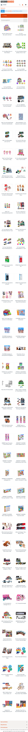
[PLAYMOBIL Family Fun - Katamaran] (20, 312)
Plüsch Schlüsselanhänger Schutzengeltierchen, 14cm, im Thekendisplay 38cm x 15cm (20, 550)
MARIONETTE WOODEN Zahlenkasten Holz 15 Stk (20, 461)
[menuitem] (3, 5)
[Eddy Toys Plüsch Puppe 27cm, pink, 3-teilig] (7, 152)
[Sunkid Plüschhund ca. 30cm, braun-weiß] (7, 544)
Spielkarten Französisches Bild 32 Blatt (7, 266)
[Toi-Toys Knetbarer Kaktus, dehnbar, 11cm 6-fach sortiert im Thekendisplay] (20, 45)
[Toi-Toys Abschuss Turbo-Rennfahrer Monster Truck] (7, 223)
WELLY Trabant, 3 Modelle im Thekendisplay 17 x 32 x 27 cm (20, 390)
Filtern (5, 15)
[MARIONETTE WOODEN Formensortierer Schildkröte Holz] (7, 455)
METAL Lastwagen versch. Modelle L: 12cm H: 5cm (20, 568)
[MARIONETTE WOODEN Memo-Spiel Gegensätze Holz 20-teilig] (7, 508)
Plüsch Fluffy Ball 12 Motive (21, 656)
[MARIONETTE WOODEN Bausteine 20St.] (20, 508)
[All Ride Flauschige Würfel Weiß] (20, 277)
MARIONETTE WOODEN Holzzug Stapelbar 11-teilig (7, 497)
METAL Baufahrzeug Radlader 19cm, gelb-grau (20, 586)
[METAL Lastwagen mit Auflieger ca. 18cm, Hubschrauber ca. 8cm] (7, 562)
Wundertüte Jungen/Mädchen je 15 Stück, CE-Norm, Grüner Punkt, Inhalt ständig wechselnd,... (7, 711)
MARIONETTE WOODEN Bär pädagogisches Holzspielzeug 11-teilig (7, 479)
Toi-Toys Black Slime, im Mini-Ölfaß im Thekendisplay (7, 52)
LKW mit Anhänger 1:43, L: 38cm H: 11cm (20, 533)
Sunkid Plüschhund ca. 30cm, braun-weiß (7, 550)
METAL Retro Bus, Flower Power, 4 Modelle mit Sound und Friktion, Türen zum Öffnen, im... (7, 176)
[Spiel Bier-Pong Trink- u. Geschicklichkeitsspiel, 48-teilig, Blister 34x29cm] (20, 704)
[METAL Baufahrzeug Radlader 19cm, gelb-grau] (20, 580)
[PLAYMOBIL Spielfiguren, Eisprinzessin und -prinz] (7, 330)
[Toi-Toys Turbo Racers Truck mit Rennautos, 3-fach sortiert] (7, 241)
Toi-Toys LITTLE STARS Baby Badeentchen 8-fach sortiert (7, 70)
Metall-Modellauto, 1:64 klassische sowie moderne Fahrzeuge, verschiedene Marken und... (20, 123)
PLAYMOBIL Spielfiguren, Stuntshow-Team (21, 337)
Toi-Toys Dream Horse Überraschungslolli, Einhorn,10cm (7, 105)
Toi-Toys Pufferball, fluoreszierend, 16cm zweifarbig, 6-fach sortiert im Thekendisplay (21, 87)
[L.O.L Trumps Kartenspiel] (20, 597)
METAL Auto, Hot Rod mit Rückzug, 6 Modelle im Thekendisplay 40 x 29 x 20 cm (21, 408)
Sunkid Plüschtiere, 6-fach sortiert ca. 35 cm (7, 301)
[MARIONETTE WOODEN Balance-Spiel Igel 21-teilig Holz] (20, 473)
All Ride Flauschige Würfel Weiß (20, 283)
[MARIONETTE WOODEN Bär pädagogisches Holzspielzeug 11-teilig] (7, 473)
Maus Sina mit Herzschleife (7, 389)
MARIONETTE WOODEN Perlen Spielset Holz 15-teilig (21, 444)
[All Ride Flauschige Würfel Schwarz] (7, 277)
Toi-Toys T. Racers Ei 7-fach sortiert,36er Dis (21, 212)
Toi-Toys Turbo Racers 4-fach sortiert (20, 230)
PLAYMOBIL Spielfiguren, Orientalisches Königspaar (7, 355)
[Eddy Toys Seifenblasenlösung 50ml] (7, 206)
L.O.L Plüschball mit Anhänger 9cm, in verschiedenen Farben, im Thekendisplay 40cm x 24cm (7, 604)
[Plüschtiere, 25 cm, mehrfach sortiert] (20, 348)
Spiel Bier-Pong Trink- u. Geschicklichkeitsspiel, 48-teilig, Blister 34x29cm (20, 711)
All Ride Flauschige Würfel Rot (20, 266)
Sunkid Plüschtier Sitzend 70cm (20, 194)
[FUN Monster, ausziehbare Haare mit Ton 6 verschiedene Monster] (7, 366)
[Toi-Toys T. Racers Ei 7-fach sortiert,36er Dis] (20, 206)
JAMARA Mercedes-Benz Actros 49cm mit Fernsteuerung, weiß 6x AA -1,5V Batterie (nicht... (20, 622)
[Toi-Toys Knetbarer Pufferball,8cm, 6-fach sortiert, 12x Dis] (20, 241)
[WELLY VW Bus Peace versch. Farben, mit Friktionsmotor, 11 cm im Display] (7, 686)
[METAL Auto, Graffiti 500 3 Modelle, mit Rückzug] (7, 402)
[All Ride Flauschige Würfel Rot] (20, 259)
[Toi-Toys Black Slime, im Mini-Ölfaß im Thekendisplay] (7, 45)
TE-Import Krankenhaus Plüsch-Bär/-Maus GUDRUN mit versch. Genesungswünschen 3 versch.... (21, 693)
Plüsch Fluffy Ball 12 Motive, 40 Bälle (7, 675)
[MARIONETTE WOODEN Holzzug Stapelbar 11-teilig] (7, 491)
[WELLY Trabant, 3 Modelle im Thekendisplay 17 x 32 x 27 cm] (20, 384)
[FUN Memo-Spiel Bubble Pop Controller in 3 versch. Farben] (20, 366)
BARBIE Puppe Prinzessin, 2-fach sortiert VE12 (7, 444)
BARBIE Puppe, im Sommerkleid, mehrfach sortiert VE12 (21, 426)
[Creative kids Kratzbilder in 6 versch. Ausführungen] (20, 633)
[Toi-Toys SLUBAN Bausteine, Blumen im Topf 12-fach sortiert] (20, 63)
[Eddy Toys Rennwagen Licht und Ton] (7, 134)
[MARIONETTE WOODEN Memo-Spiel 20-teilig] (20, 491)
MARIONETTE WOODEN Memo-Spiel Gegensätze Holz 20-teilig (7, 515)
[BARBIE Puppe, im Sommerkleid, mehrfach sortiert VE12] (20, 419)
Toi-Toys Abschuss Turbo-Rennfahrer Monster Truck (7, 230)
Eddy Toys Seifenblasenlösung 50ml (7, 212)
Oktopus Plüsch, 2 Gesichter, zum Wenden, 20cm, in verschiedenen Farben (21, 176)
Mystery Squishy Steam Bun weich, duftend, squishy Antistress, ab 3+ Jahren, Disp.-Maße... (7, 34)
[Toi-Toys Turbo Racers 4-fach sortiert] (20, 223)
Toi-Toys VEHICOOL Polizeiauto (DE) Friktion (21, 105)
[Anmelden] (22, 5)
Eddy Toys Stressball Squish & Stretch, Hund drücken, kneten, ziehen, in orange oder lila (7, 123)
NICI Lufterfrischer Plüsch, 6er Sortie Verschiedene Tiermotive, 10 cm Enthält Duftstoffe (7, 533)
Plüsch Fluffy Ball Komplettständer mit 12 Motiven (21, 675)
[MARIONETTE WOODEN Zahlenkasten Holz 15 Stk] (20, 455)
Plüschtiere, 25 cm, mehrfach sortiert (21, 355)
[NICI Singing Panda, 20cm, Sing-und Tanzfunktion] (20, 295)
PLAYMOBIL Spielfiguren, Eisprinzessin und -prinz (7, 337)
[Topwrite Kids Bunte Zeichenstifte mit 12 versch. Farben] (7, 633)
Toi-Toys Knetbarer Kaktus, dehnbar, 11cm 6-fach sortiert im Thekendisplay (21, 52)
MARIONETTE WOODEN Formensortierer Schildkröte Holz (7, 461)
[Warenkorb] (26, 5)
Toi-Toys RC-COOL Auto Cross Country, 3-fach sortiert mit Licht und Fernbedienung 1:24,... (21, 141)
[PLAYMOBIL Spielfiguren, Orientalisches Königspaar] (7, 348)
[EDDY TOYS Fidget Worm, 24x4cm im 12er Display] (7, 312)
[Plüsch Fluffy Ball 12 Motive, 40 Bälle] (7, 669)
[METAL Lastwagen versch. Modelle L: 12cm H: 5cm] (20, 562)
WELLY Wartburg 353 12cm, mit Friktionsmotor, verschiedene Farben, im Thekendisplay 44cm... (7, 622)
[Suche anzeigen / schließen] (19, 5)
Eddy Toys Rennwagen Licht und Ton (7, 141)
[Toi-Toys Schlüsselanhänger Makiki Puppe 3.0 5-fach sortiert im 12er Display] (20, 28)
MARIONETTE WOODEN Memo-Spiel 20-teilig (20, 497)
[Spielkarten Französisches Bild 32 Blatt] (7, 259)
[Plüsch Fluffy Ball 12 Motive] (20, 651)
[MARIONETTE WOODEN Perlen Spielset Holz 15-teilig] (20, 437)
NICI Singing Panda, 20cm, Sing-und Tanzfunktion (20, 301)
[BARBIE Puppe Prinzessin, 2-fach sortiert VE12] (7, 437)
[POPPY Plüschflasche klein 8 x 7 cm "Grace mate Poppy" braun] (7, 419)
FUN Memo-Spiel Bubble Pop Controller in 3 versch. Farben (20, 372)
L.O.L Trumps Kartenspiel (21, 603)
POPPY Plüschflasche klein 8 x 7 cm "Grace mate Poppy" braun (7, 426)
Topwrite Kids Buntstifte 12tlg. (7, 657)
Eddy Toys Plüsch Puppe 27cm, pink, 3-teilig (7, 159)
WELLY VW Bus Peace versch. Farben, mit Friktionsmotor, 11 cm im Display (7, 693)
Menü (4, 4)
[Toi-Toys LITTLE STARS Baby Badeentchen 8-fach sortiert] (7, 63)
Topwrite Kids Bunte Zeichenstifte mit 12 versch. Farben (7, 639)
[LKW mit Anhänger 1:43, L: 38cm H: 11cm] (20, 526)
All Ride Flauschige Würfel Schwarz (7, 283)
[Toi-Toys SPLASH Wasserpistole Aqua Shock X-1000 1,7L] (7, 81)
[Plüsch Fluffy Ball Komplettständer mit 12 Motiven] (20, 669)
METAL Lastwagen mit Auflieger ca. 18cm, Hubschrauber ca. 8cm (7, 568)
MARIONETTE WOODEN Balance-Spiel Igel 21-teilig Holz (20, 479)
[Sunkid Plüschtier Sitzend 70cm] (20, 188)
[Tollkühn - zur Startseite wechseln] (7, 2)
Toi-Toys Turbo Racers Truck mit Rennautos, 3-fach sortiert (7, 248)
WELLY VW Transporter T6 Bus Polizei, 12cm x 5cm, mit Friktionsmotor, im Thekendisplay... (7, 586)
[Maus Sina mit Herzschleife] (7, 384)
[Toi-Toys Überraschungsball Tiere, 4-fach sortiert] (20, 152)
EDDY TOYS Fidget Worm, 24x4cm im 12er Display (7, 319)
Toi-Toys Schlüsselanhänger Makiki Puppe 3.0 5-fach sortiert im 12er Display (20, 34)
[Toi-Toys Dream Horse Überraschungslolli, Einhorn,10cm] (7, 99)
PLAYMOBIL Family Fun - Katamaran (21, 319)
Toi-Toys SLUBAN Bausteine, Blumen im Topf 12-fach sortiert (21, 70)
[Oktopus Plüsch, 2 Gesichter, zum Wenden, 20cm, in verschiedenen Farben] (20, 170)
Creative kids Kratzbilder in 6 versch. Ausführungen (20, 639)
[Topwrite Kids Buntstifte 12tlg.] (7, 651)
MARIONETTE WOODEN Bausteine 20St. (20, 515)
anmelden (10, 11)
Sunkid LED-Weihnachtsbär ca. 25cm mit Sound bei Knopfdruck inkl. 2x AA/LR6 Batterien (7, 194)
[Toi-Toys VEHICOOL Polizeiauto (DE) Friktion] (20, 99)
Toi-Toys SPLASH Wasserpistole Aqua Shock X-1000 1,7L (7, 87)
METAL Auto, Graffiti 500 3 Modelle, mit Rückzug (7, 408)
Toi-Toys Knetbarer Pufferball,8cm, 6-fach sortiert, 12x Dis (21, 248)
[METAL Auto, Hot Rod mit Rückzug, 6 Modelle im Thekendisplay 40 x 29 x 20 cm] (20, 402)
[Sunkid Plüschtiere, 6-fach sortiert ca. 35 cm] (7, 295)
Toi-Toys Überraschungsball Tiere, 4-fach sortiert (21, 159)
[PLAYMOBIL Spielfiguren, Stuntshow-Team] (20, 330)
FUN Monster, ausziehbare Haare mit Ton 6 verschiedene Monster (7, 372)
